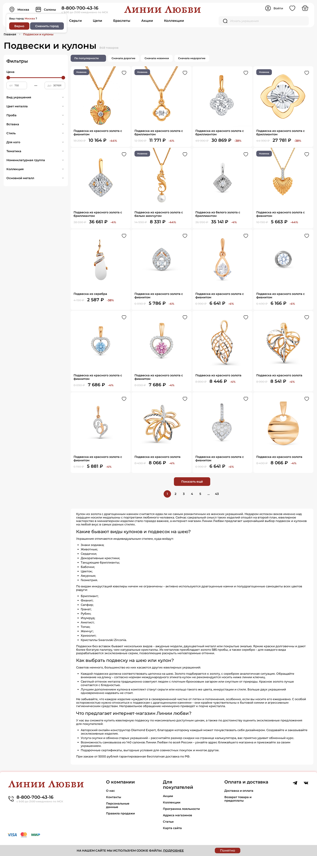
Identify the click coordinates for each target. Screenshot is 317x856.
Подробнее (173, 850)
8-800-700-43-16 (79, 8)
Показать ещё (192, 481)
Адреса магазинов (177, 815)
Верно (19, 26)
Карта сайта (172, 828)
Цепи (97, 21)
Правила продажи (120, 813)
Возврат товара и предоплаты (238, 798)
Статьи (168, 821)
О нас (110, 790)
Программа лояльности (181, 809)
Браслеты (121, 21)
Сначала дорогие (123, 58)
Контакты (113, 797)
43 (217, 494)
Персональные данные (117, 805)
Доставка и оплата (238, 790)
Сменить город (47, 26)
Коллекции (174, 21)
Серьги (75, 21)
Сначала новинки (157, 58)
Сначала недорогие (191, 58)
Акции (147, 21)
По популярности (86, 58)
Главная (10, 34)
